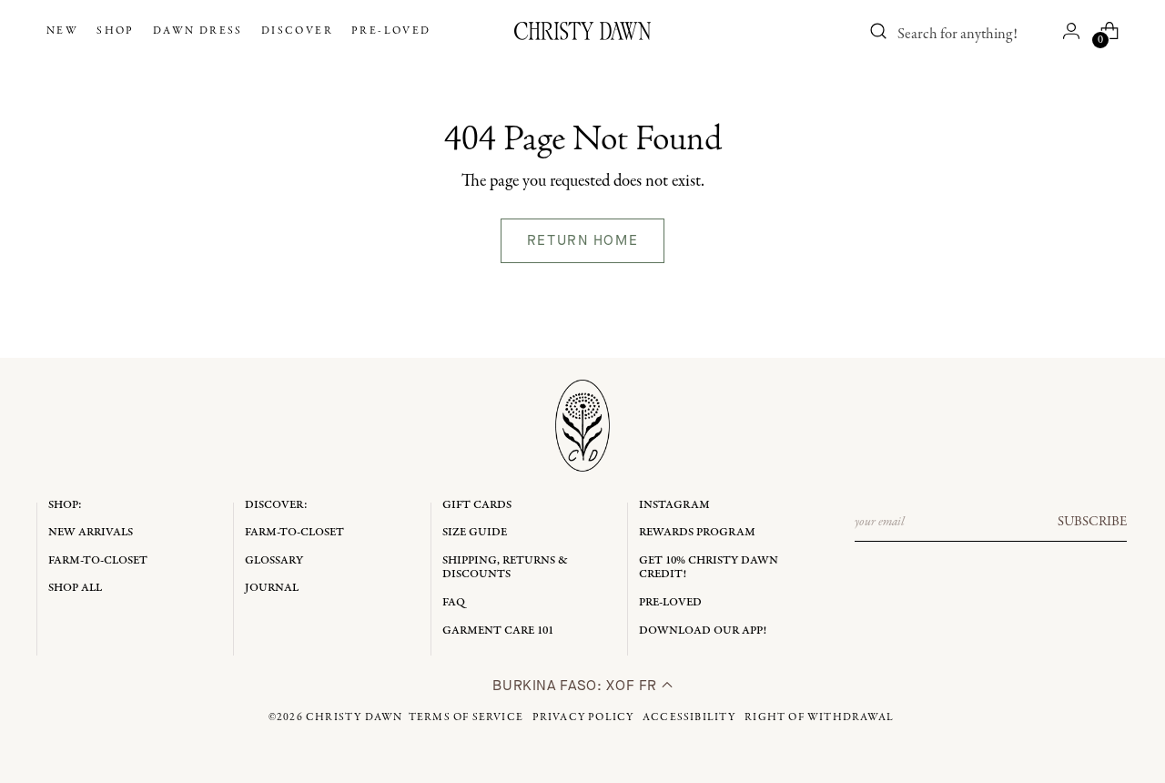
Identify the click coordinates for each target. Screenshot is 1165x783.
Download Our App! (702, 630)
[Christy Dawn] (582, 31)
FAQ (453, 602)
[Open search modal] (878, 31)
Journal (272, 587)
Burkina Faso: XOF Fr (576, 685)
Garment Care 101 (497, 630)
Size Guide (474, 532)
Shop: (65, 505)
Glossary (274, 560)
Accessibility (689, 717)
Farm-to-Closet (97, 560)
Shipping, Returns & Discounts (505, 568)
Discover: (276, 505)
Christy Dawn (354, 717)
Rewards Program (697, 532)
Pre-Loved (670, 602)
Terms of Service (466, 717)
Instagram (674, 505)
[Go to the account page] (1071, 31)
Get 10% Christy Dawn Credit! (708, 568)
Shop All (75, 587)
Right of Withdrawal (819, 717)
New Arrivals (90, 532)
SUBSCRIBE (1092, 522)
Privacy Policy (583, 717)
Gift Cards (477, 505)
